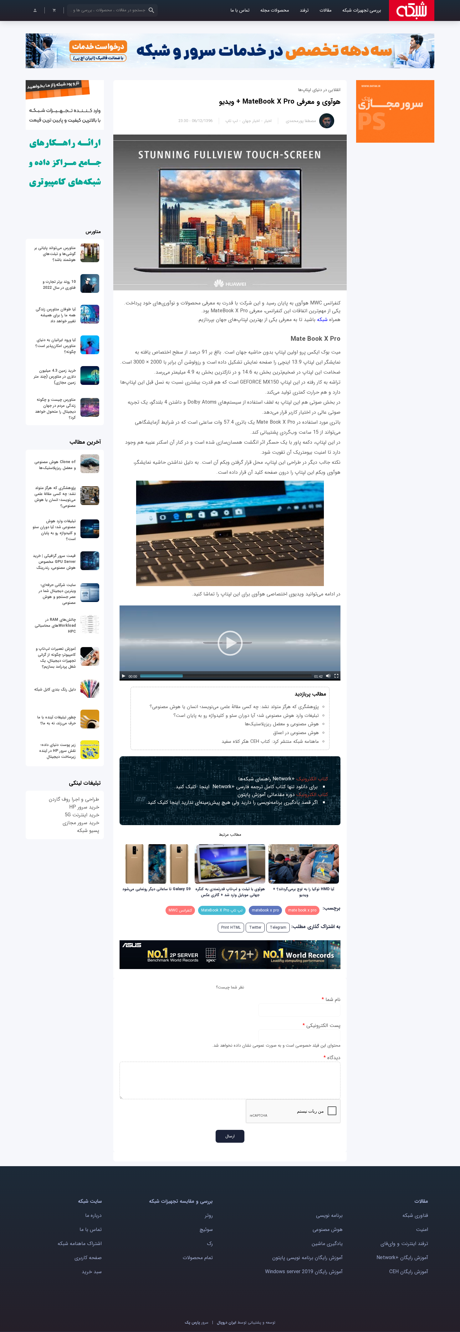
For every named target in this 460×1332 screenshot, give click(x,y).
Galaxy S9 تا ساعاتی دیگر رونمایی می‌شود (156, 889)
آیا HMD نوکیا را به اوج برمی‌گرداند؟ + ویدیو (303, 892)
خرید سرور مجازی (81, 823)
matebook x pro (265, 910)
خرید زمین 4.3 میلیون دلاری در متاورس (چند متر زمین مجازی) (55, 376)
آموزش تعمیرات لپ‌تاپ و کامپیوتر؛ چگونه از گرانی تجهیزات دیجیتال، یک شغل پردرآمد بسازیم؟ (56, 658)
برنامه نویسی (329, 1215)
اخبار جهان (251, 121)
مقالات (325, 10)
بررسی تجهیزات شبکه (361, 10)
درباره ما (93, 1215)
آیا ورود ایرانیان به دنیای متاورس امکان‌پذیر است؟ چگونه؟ (55, 346)
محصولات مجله (274, 10)
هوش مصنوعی (328, 1229)
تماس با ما (239, 10)
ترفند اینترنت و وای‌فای (404, 1244)
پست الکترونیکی (321, 1025)
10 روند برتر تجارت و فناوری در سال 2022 (59, 285)
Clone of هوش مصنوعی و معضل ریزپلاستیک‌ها (55, 465)
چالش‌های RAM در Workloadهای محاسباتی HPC (55, 626)
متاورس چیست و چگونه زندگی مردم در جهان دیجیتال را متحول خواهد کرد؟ (55, 409)
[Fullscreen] (336, 675)
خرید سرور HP (84, 807)
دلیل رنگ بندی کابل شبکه (55, 689)
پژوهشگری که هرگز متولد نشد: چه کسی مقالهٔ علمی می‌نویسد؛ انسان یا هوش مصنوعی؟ (234, 707)
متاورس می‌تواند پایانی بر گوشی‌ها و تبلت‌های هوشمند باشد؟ (55, 254)
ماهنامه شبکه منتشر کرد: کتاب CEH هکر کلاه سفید (270, 741)
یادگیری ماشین (327, 1244)
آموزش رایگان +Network (402, 1258)
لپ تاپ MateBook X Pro (222, 910)
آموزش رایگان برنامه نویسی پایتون (307, 1258)
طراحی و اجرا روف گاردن (74, 799)
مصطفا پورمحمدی (301, 121)
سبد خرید (92, 1272)
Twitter (255, 928)
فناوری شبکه (415, 1215)
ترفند (304, 10)
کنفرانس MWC (180, 910)
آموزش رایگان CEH (408, 1272)
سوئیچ (206, 1229)
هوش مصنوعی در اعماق (296, 733)
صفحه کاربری (88, 1258)
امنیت (422, 1229)
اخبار (268, 121)
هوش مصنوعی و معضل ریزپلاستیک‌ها (282, 724)
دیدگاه (332, 1058)
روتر (209, 1215)
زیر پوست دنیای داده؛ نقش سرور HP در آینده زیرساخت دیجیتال (57, 751)
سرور (196, 1322)
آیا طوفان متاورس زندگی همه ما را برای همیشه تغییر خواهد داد (56, 315)
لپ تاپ (231, 121)
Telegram (278, 928)
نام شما (331, 999)
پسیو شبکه (88, 830)
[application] (230, 643)
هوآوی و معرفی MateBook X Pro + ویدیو (279, 101)
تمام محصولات (198, 1258)
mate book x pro (302, 910)
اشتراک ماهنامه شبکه (80, 1244)
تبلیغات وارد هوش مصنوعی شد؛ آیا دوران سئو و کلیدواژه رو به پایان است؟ (246, 715)
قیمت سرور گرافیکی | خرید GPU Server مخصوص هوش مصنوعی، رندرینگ (54, 562)
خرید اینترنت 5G (82, 815)
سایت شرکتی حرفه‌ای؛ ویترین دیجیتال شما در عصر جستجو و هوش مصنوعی (57, 594)
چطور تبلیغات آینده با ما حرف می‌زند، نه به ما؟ (56, 720)
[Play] (123, 675)
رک (210, 1244)
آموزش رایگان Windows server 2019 (304, 1272)
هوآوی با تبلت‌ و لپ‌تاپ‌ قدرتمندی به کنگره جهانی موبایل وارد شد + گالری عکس (230, 892)
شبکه (321, 320)
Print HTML (231, 928)
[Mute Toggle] (328, 675)
